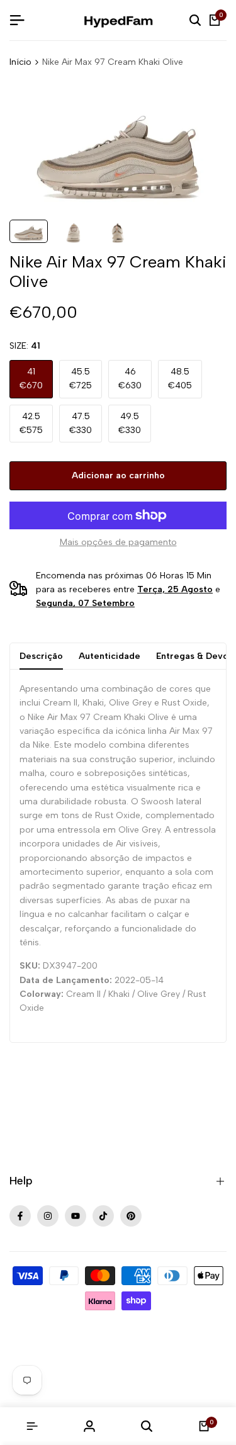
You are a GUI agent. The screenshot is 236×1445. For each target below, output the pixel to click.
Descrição (41, 656)
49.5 (129, 423)
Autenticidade (109, 656)
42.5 (31, 423)
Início (20, 62)
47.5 (80, 423)
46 (130, 378)
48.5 (180, 378)
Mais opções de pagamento (118, 542)
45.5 (80, 378)
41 (31, 378)
